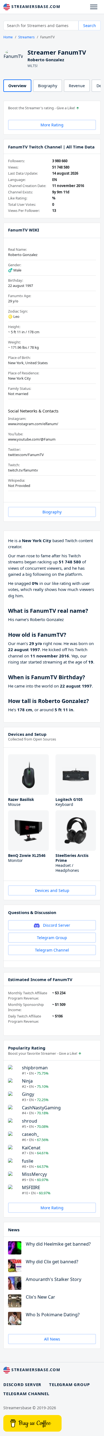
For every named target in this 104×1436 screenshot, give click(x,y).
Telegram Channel (52, 950)
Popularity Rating (26, 1048)
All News (52, 1339)
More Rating (52, 124)
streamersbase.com (35, 6)
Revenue (77, 85)
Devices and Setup (27, 734)
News (13, 1229)
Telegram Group (52, 937)
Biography (47, 85)
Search (89, 25)
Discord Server (56, 925)
